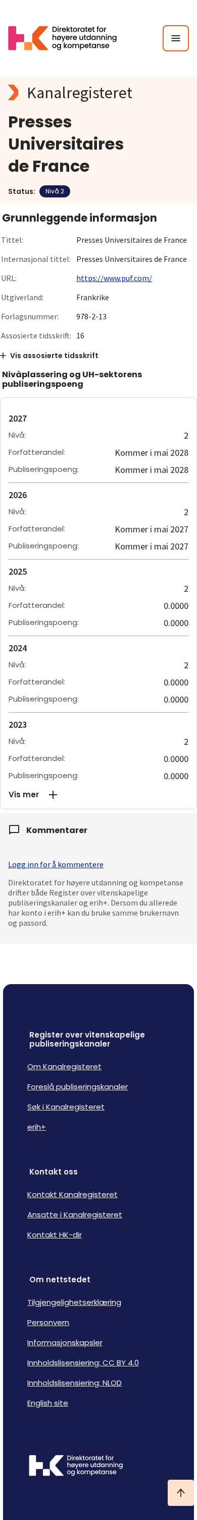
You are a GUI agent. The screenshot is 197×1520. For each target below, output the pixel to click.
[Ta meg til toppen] (181, 1493)
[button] (98, 795)
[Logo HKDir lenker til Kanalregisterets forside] (68, 38)
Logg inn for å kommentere (56, 864)
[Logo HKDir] (98, 1467)
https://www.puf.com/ (114, 278)
